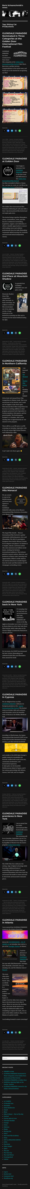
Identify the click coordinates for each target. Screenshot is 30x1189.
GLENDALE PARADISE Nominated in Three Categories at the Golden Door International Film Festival (14, 40)
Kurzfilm (21, 145)
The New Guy (8, 1153)
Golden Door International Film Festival (15, 144)
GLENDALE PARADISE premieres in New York (14, 816)
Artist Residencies (9, 1107)
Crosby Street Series (14, 845)
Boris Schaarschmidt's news (9, 1184)
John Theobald (15, 145)
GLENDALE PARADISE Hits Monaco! (14, 489)
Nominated (18, 147)
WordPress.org (8, 1178)
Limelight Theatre (14, 946)
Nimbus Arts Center (8, 187)
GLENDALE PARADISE (9, 704)
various (6, 1159)
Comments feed (8, 1176)
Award (15, 341)
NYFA (5, 1142)
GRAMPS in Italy (9, 1071)
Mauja (6, 1129)
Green (6, 1125)
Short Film (13, 150)
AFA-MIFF (4, 584)
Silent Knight (8, 1146)
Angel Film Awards (12, 584)
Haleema (6, 1127)
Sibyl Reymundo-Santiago (17, 1047)
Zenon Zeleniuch (18, 152)
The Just (6, 1150)
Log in (6, 1172)
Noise (5, 1138)
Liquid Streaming (19, 348)
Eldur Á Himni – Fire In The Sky (13, 1114)
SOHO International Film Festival (17, 911)
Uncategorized (8, 1157)
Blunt (5, 1112)
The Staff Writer (9, 1155)
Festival (11, 139)
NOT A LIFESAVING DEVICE (12, 1140)
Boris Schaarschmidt (14, 141)
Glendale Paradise (18, 139)
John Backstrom (6, 145)
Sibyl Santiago (20, 150)
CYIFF (8, 678)
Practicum (7, 1144)
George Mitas (15, 346)
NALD (5, 1133)
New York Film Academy (11, 1135)
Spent (5, 1148)
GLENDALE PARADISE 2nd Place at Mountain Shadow (15, 276)
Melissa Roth (11, 147)
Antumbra (7, 1105)
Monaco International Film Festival (14, 590)
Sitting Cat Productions (8, 152)
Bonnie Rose (5, 141)
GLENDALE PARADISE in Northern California (14, 362)
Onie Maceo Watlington (21, 262)
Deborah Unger (11, 142)
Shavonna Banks (6, 150)
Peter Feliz (17, 149)
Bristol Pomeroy (14, 344)
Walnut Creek (12, 354)
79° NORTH (7, 1101)
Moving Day (7, 1131)
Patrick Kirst (11, 149)
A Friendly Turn (8, 1103)
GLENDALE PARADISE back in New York (14, 603)
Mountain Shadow (13, 349)
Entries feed (7, 1174)
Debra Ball (18, 142)
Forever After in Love (10, 1118)
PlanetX (23, 149)
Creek (20, 344)
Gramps (6, 1122)
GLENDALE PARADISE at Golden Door (14, 160)
